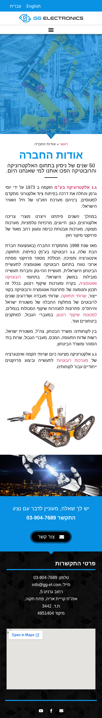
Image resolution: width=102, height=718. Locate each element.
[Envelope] (61, 711)
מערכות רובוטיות (72, 360)
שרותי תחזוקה (73, 296)
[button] (51, 29)
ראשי (64, 144)
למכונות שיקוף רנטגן (76, 315)
